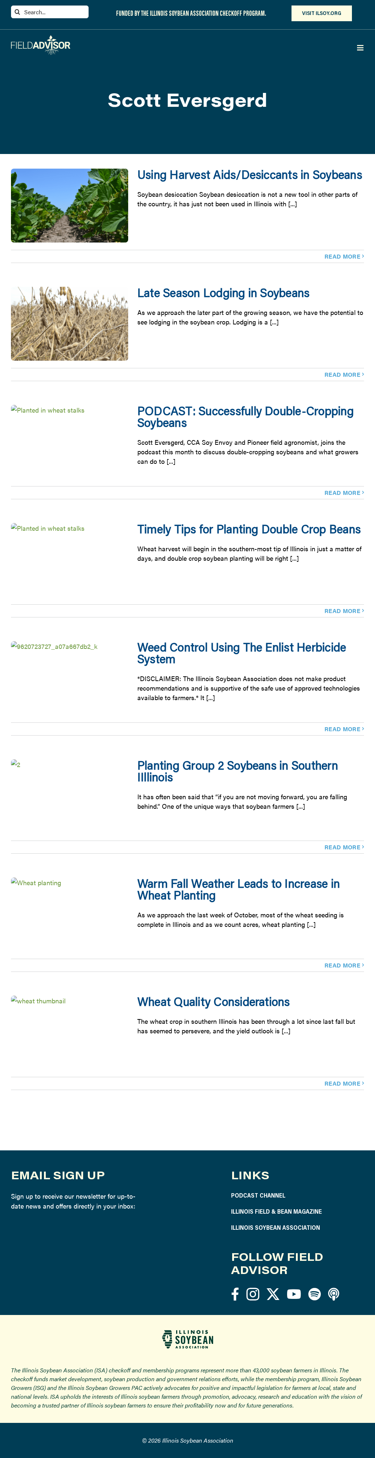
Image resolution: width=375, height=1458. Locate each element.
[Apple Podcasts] (333, 1294)
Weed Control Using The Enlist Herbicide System (241, 652)
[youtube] (294, 1294)
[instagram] (252, 1294)
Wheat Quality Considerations (213, 1001)
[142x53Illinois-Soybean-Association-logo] (187, 1332)
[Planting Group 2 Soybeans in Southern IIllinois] (69, 796)
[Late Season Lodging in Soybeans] (69, 324)
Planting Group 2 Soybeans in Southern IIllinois (237, 771)
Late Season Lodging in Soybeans (223, 292)
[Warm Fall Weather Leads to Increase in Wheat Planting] (69, 914)
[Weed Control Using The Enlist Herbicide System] (69, 678)
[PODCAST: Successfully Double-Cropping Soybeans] (69, 442)
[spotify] (314, 1294)
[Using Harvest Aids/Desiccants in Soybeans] (69, 206)
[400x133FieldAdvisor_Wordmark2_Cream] (40, 38)
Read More (342, 256)
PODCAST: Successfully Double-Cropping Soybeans (245, 416)
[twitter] (273, 1294)
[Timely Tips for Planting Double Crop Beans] (69, 560)
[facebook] (235, 1294)
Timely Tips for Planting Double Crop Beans (249, 528)
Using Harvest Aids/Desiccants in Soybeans (249, 174)
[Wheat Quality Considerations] (69, 1033)
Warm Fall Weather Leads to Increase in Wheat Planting (238, 889)
